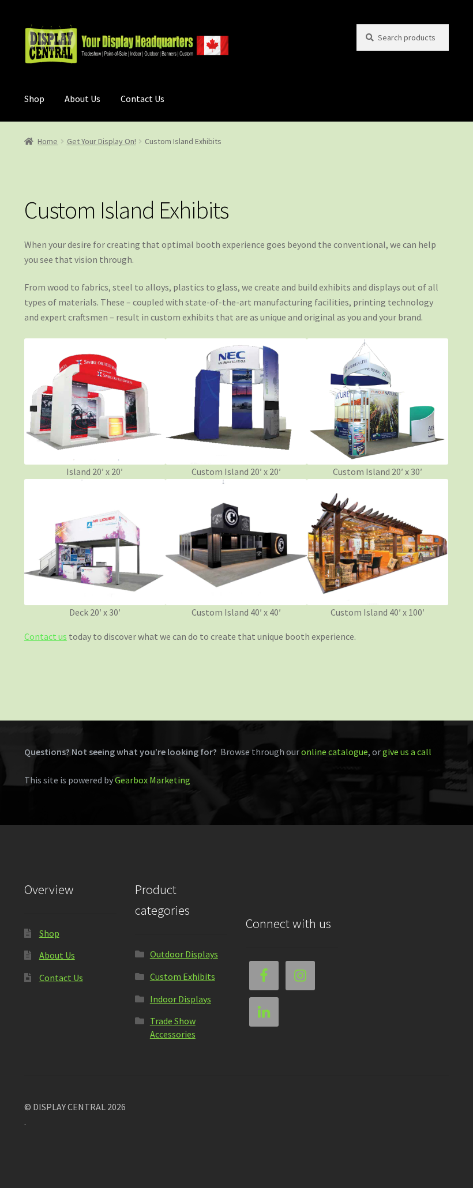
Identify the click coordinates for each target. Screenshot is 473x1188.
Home (47, 141)
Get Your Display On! (101, 141)
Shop (34, 98)
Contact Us (142, 98)
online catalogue (334, 751)
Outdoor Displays (184, 954)
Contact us (45, 636)
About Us (82, 98)
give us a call (406, 751)
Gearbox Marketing (152, 780)
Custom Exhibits (182, 976)
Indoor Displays (180, 999)
